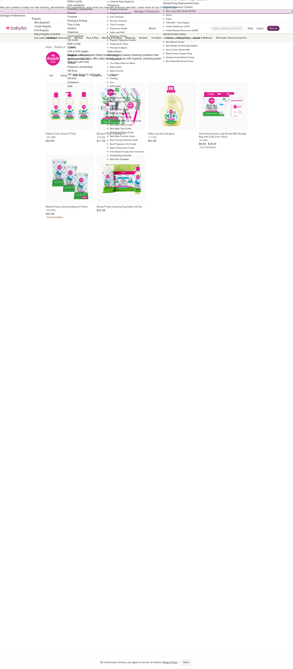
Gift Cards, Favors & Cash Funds (233, 38)
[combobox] (227, 28)
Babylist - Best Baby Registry (16, 28)
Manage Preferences (146, 11)
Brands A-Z (60, 47)
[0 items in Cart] (285, 28)
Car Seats (156, 38)
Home (49, 47)
